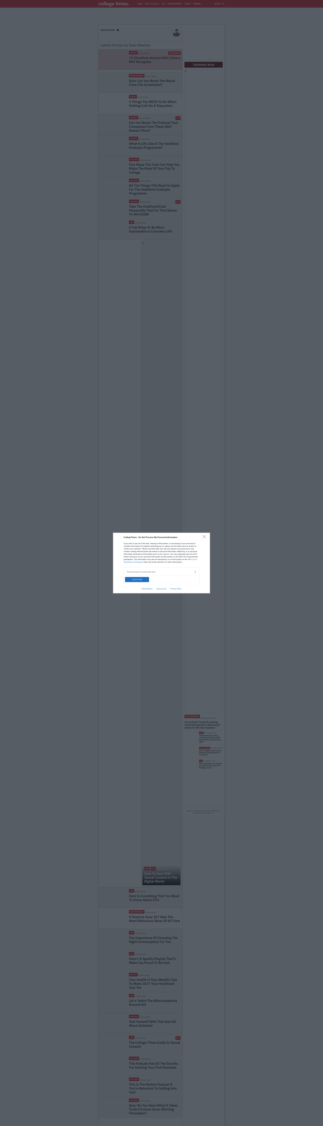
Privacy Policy (175, 589)
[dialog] (161, 563)
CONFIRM (137, 580)
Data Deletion (147, 589)
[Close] (205, 537)
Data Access (161, 589)
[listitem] (161, 571)
